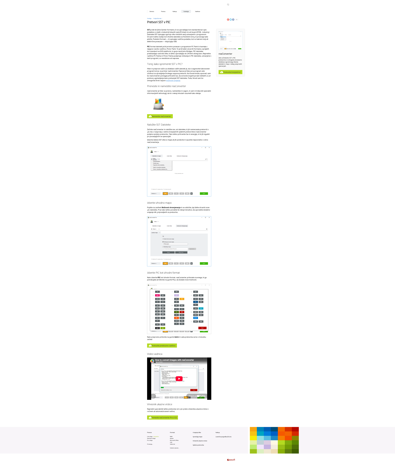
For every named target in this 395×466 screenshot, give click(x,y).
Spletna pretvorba (198, 445)
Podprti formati (157, 18)
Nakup (175, 11)
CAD (171, 442)
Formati (172, 432)
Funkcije (186, 11)
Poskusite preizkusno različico (163, 346)
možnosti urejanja (173, 80)
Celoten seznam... (174, 448)
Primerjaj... (150, 444)
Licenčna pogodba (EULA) (223, 437)
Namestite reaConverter (161, 116)
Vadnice (197, 11)
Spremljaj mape (197, 437)
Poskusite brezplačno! (232, 72)
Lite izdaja (153, 436)
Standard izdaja (151, 438)
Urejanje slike (197, 432)
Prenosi (149, 432)
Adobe (171, 438)
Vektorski (172, 444)
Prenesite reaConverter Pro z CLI (164, 417)
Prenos (163, 11)
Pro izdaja (149, 440)
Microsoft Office (174, 440)
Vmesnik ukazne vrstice (200, 441)
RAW (171, 436)
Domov (152, 11)
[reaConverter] (156, 5)
